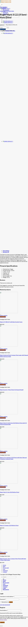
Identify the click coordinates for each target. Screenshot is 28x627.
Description (6, 250)
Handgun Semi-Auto (9, 11)
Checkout (5, 12)
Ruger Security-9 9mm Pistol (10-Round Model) (11, 389)
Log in (11, 602)
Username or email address (7, 596)
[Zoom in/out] (2, 625)
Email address (4, 610)
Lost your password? (5, 604)
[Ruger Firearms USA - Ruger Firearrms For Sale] (5, 1)
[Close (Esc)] (0, 625)
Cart (4, 569)
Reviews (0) (6, 252)
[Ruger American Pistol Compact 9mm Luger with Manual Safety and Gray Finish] (8, 21)
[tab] (15, 250)
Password (3, 599)
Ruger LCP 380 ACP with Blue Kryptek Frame (11, 322)
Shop (4, 566)
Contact (5, 572)
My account (6, 10)
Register (2, 622)
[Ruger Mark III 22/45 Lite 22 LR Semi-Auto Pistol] (8, 22)
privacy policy (3, 619)
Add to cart (3, 29)
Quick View (3, 317)
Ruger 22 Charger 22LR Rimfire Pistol (9, 525)
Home (1, 11)
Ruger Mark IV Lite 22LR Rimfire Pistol (9, 492)
